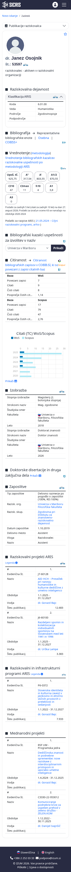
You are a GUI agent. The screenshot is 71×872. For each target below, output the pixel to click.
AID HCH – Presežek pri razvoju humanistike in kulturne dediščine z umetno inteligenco (50, 584)
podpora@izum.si (50, 858)
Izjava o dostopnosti (41, 867)
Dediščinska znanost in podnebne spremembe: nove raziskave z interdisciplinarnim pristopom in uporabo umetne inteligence (50, 763)
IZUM (19, 863)
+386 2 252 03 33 (24, 858)
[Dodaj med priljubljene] (65, 34)
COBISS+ (11, 142)
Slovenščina (27, 852)
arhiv (36, 224)
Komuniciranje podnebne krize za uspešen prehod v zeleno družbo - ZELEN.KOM (49, 807)
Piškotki (22, 867)
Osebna (44, 138)
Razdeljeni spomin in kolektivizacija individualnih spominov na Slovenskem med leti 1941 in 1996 (51, 629)
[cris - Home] (11, 4)
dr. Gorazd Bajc (47, 602)
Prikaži (58, 248)
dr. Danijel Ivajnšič (49, 826)
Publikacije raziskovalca (25, 26)
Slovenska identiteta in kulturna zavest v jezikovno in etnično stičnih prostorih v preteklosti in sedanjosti (50, 697)
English (49, 852)
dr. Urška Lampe (48, 649)
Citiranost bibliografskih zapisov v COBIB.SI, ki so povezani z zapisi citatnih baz (31, 264)
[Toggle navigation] (64, 5)
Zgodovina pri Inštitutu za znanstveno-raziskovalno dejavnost (46, 517)
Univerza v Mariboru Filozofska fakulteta (50, 505)
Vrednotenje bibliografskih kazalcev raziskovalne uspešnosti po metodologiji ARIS (30, 162)
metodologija (40, 153)
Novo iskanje (10, 15)
